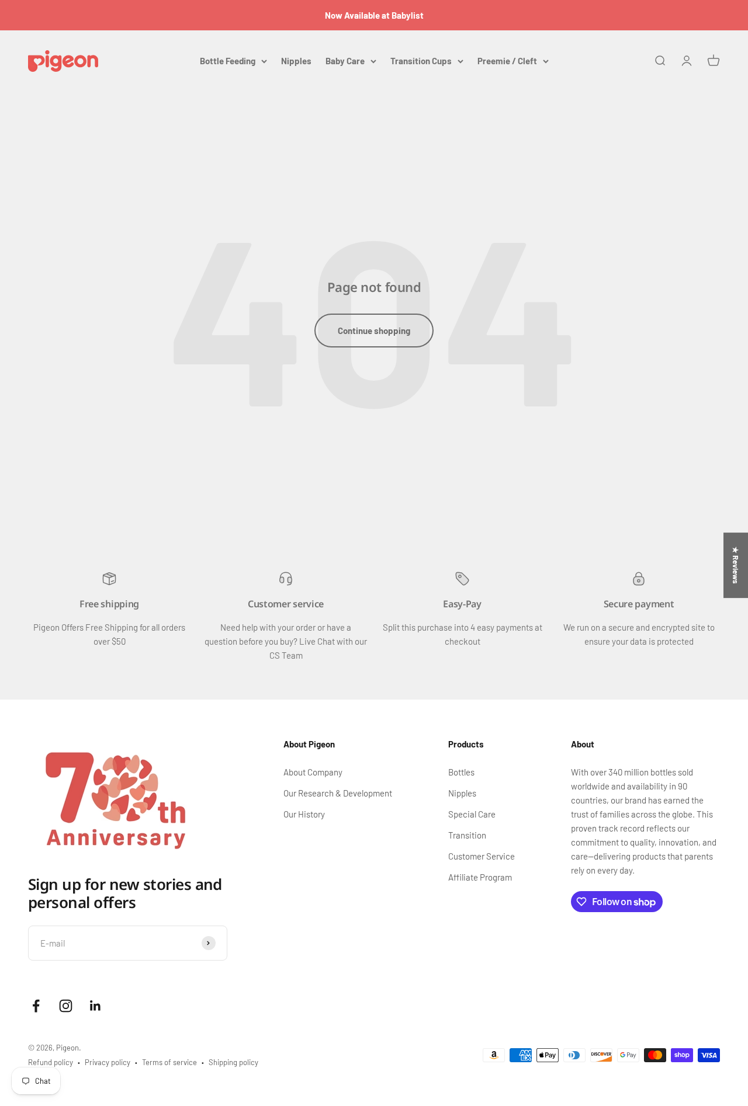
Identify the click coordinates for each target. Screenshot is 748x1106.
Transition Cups (421, 60)
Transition (467, 835)
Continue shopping (374, 330)
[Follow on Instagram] (66, 1006)
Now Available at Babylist (374, 15)
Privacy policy (107, 1062)
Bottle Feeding (227, 60)
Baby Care (345, 60)
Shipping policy (233, 1062)
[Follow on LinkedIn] (95, 1006)
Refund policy (50, 1062)
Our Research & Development (337, 793)
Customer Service (481, 856)
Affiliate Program (480, 877)
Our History (304, 814)
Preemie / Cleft (507, 60)
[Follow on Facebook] (36, 1006)
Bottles (461, 772)
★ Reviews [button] (735, 565)
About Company (312, 772)
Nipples (296, 60)
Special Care (472, 814)
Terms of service (169, 1062)
